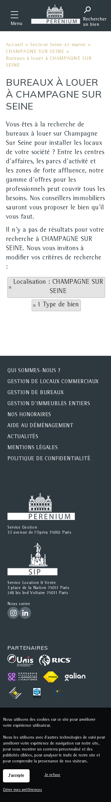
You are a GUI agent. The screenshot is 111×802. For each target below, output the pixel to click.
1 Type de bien (58, 305)
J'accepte (16, 776)
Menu (16, 24)
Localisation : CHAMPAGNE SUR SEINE (58, 287)
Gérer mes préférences (22, 790)
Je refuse (52, 775)
